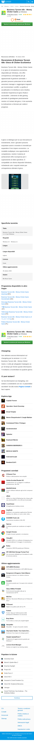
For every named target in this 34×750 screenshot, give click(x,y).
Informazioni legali (23, 722)
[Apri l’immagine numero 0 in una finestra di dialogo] (14, 181)
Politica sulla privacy (24, 719)
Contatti (3, 712)
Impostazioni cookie (24, 729)
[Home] (2, 6)
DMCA (20, 726)
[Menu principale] (32, 2)
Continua (17, 698)
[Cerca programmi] (28, 2)
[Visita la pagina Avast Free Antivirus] (17, 20)
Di (12, 14)
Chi (2, 708)
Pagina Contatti (24, 387)
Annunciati (4, 715)
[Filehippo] (6, 2)
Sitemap (4, 718)
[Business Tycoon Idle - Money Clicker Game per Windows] (3, 13)
